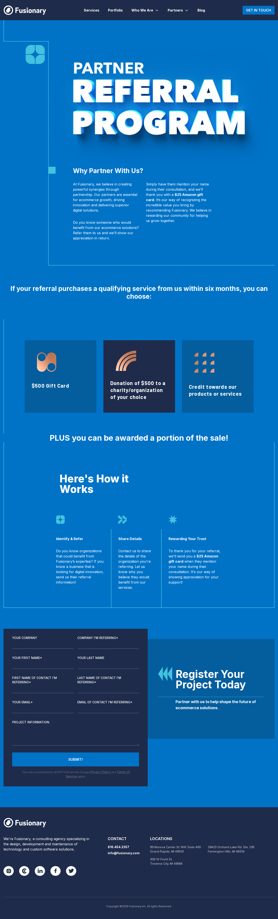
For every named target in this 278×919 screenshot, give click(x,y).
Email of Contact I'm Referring (104, 702)
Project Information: (31, 722)
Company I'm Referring (97, 638)
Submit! (75, 759)
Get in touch (258, 10)
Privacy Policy (100, 772)
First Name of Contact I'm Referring (34, 680)
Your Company (24, 638)
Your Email (22, 702)
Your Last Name (90, 658)
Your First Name (27, 658)
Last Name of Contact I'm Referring (99, 680)
